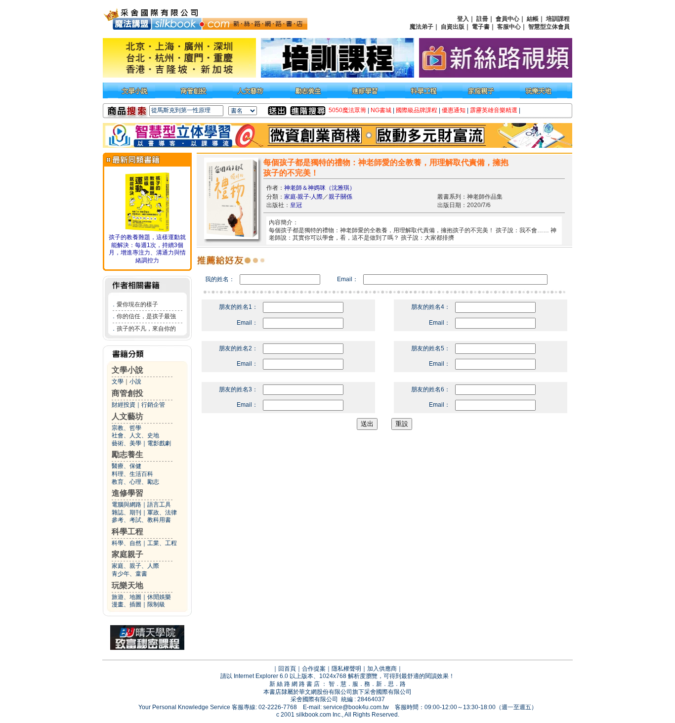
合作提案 (314, 668)
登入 (463, 18)
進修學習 (127, 493)
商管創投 (127, 393)
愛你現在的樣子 (137, 304)
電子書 (481, 26)
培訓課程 (558, 18)
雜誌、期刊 (126, 512)
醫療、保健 (126, 466)
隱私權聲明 (346, 668)
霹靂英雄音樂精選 (493, 110)
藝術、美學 (126, 443)
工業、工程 (162, 543)
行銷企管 (153, 404)
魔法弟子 (421, 26)
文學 (118, 381)
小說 (135, 381)
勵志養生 (127, 454)
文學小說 (127, 370)
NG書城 (381, 110)
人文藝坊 (127, 416)
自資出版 (452, 26)
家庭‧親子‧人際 (303, 196)
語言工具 (159, 504)
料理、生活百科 (132, 473)
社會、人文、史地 (135, 435)
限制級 (156, 604)
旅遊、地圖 (126, 597)
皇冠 (296, 205)
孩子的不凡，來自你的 (146, 328)
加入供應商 (382, 668)
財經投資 (123, 404)
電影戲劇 (159, 443)
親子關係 (340, 196)
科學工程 (127, 531)
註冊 (482, 18)
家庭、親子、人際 (135, 565)
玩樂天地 (127, 585)
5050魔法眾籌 (347, 110)
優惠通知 (453, 110)
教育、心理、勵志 (135, 481)
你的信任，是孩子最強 (146, 316)
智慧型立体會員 (549, 26)
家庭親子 (127, 554)
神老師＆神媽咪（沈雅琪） (319, 187)
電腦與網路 (126, 504)
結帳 (533, 18)
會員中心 (507, 18)
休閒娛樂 (159, 597)
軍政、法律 (162, 512)
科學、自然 (126, 543)
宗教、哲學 (126, 428)
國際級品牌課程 (416, 110)
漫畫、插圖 (126, 604)
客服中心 (509, 26)
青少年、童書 (129, 573)
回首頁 (287, 668)
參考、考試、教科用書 (141, 519)
